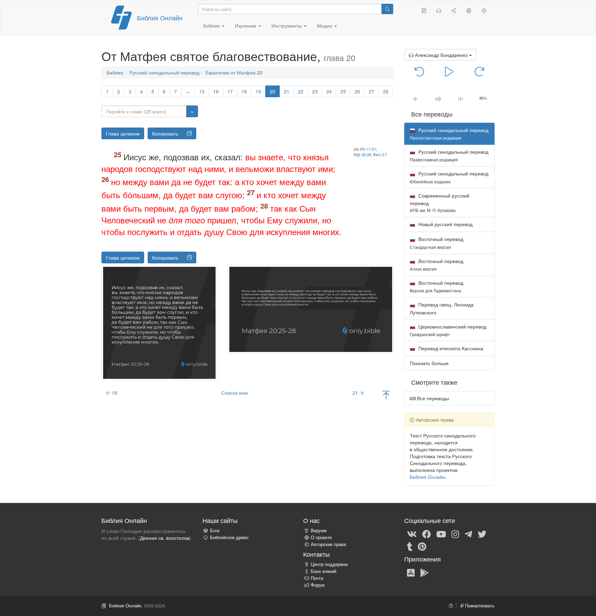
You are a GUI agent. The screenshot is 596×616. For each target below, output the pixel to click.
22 (301, 91)
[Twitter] (482, 533)
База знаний (323, 571)
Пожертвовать (479, 606)
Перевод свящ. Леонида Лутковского (442, 308)
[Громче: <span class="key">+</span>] (438, 98)
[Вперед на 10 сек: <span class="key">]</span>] (479, 71)
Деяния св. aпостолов (164, 537)
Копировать (165, 133)
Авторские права (328, 544)
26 (357, 91)
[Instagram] (455, 533)
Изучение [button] (246, 25)
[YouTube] (441, 533)
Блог (215, 530)
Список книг (234, 392)
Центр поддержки (329, 564)
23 (315, 91)
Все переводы (432, 398)
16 (216, 91)
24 (329, 91)
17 (230, 91)
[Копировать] (189, 133)
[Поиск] (387, 9)
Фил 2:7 (380, 154)
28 (385, 91)
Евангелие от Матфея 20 (234, 72)
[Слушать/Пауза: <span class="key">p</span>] (449, 71)
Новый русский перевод (445, 224)
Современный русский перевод (439, 202)
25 (343, 91)
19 (258, 91)
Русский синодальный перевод (164, 72)
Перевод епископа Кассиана (450, 348)
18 (244, 91)
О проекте (321, 537)
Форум (318, 585)
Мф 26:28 (362, 154)
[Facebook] (426, 533)
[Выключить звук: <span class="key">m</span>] (460, 98)
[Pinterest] (422, 546)
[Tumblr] (410, 546)
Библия (115, 72)
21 (286, 91)
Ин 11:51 (368, 149)
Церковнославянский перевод (448, 330)
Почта (317, 578)
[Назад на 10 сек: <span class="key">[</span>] (419, 71)
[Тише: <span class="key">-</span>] (415, 98)
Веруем (319, 530)
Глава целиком (123, 133)
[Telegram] (468, 533)
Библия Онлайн (159, 17)
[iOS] (411, 572)
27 (371, 91)
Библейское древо (229, 537)
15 (202, 91)
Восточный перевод (436, 242)
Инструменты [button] (287, 25)
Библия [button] (212, 25)
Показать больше (429, 363)
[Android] (424, 572)
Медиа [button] (325, 25)
